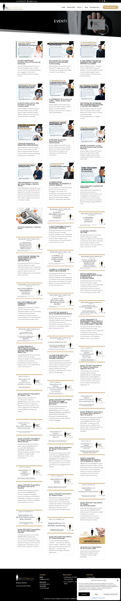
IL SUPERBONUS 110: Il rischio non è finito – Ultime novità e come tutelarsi (60, 100)
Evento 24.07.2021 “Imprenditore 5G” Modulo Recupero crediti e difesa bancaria (29, 440)
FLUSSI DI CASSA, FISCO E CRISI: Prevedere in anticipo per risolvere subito (28, 104)
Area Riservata (94, 7)
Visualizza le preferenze (111, 594)
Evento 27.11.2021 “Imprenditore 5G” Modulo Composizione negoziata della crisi (91, 367)
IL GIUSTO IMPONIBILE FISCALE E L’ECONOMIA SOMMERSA (60, 227)
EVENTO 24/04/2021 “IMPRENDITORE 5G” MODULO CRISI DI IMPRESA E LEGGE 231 (90, 459)
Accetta (84, 594)
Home (63, 7)
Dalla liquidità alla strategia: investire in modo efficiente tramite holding (59, 62)
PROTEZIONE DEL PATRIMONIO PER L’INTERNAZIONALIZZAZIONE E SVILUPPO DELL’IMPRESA (91, 104)
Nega (96, 594)
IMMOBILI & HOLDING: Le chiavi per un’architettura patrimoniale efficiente (91, 147)
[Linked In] (104, 1)
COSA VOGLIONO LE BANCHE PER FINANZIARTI (91, 187)
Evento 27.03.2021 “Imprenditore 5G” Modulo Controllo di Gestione (29, 486)
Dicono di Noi (71, 7)
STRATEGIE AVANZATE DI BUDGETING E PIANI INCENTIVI (28, 144)
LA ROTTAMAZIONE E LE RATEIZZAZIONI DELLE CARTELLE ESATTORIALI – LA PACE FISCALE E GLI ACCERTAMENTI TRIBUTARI (91, 322)
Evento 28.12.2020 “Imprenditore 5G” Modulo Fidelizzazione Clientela (29, 531)
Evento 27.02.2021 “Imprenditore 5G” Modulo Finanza (60, 494)
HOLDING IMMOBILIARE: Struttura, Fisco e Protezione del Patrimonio (29, 62)
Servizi (79, 7)
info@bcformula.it (44, 579)
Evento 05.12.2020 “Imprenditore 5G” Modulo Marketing (60, 537)
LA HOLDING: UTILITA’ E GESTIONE (88, 231)
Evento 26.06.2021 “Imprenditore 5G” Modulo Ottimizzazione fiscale (60, 449)
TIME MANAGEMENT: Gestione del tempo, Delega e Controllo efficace (28, 184)
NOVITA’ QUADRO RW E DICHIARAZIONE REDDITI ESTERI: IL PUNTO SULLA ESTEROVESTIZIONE (91, 276)
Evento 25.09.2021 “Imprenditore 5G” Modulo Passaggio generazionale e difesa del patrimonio (60, 402)
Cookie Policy (94, 598)
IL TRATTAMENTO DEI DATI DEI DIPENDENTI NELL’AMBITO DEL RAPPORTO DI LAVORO (90, 62)
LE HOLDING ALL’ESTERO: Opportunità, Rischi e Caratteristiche (57, 141)
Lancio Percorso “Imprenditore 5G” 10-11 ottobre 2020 (90, 548)
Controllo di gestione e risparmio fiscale (29, 228)
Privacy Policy (101, 598)
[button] (118, 580)
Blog (86, 7)
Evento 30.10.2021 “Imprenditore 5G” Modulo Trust (29, 394)
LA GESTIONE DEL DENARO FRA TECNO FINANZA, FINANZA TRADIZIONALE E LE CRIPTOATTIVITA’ (28, 258)
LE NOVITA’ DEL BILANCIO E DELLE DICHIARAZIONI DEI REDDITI (60, 313)
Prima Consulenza (110, 7)
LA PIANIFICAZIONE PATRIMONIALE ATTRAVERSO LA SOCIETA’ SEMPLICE (60, 183)
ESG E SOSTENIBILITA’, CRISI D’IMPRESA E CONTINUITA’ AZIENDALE (27, 303)
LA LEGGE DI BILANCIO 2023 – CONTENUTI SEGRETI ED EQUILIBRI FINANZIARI (59, 356)
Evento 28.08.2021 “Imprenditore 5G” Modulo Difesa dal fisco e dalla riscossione (91, 413)
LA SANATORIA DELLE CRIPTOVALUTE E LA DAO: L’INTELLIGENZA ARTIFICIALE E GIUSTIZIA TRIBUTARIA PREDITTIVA (28, 349)
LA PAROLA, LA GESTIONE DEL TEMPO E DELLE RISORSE (59, 270)
